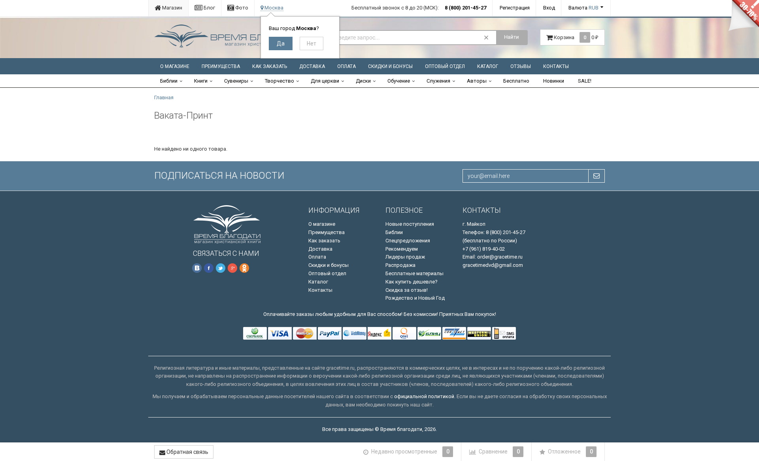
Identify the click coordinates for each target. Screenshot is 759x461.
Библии (168, 81)
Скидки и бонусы (390, 66)
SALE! (584, 81)
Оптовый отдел (445, 66)
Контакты (556, 66)
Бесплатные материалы (414, 273)
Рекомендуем (401, 249)
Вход (549, 8)
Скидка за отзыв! (406, 290)
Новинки (553, 81)
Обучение (398, 81)
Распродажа (400, 265)
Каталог (487, 66)
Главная (164, 97)
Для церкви (325, 81)
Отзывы (520, 66)
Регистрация (515, 8)
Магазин (171, 8)
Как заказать (269, 66)
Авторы (477, 81)
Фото (241, 8)
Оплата (346, 66)
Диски (363, 81)
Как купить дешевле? (411, 282)
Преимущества (221, 66)
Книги (201, 81)
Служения (438, 81)
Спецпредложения (407, 241)
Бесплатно (516, 81)
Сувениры (236, 81)
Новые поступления (409, 224)
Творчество (279, 81)
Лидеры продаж (405, 257)
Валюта (583, 8)
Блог (208, 8)
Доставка (312, 66)
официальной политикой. (424, 396)
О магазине (174, 66)
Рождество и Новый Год (415, 298)
